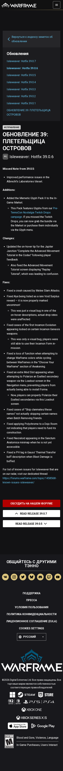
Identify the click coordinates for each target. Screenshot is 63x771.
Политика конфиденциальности (31, 614)
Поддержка (31, 593)
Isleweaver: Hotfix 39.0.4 (21, 82)
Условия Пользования (31, 607)
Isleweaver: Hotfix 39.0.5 (21, 75)
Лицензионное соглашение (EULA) (31, 621)
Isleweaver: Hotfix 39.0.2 (21, 96)
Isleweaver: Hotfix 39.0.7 (21, 61)
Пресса (31, 600)
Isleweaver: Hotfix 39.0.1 (21, 103)
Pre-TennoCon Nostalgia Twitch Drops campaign (34, 212)
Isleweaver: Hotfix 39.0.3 (21, 89)
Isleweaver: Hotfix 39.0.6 (22, 68)
